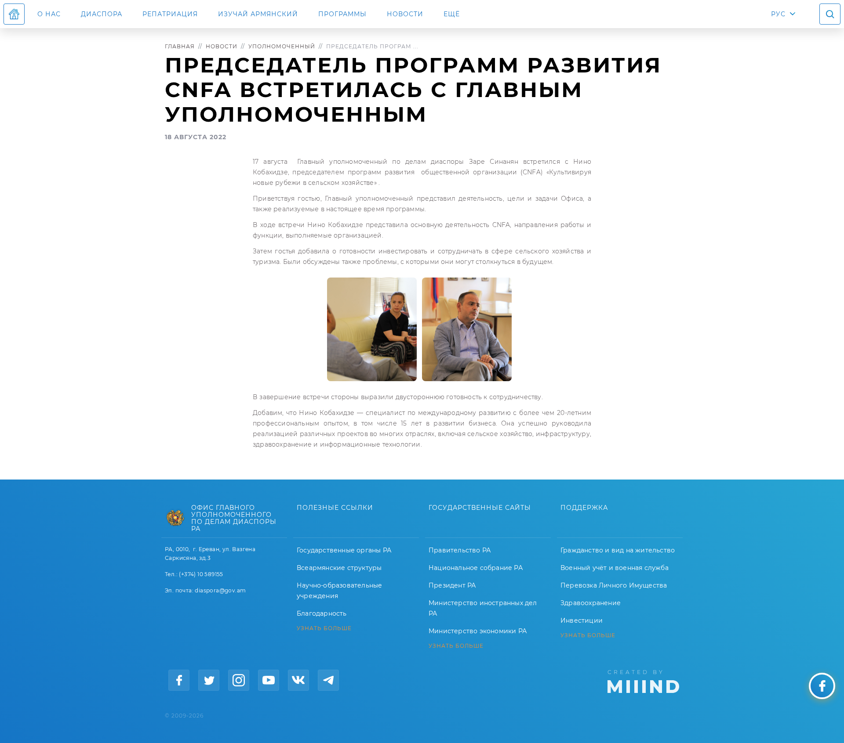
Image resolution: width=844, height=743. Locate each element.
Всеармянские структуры (339, 568)
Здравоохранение (590, 603)
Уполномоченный (281, 46)
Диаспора (101, 14)
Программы (342, 14)
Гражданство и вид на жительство (617, 550)
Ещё (452, 14)
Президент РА (452, 585)
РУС (778, 14)
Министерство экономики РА (478, 631)
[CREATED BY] (643, 681)
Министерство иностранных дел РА (483, 608)
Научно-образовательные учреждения (339, 590)
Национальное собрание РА (476, 568)
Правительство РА (460, 550)
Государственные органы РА (344, 550)
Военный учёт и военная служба (614, 568)
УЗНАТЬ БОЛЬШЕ (324, 628)
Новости (405, 14)
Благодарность (322, 613)
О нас (49, 14)
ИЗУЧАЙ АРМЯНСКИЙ (258, 14)
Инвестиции (581, 620)
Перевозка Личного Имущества (613, 585)
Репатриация (170, 14)
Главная (180, 46)
